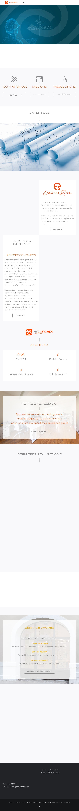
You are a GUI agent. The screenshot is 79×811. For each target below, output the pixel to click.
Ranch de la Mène (49, 551)
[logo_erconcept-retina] (11, 2)
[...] (19, 522)
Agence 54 (66, 802)
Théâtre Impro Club (12, 551)
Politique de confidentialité (44, 802)
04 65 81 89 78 (11, 784)
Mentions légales (29, 802)
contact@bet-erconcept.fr (19, 787)
